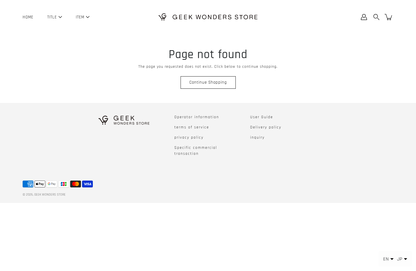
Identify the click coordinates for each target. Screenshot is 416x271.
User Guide (261, 117)
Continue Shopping (208, 82)
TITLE (52, 17)
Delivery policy (265, 127)
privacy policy (188, 137)
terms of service (191, 127)
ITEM (80, 17)
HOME (28, 17)
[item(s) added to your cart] (388, 17)
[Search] (376, 17)
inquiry (257, 137)
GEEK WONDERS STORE (50, 194)
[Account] (363, 17)
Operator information (196, 117)
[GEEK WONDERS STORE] (208, 17)
